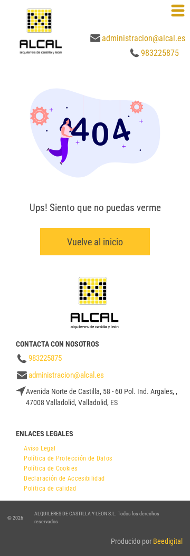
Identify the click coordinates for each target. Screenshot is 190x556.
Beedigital (168, 541)
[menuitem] (39, 447)
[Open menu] (178, 10)
